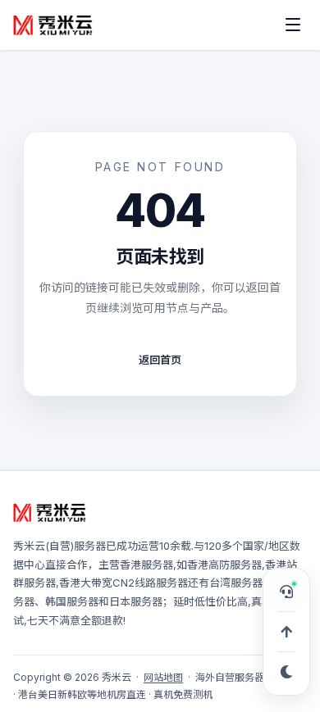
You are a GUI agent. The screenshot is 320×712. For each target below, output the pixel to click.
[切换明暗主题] (286, 672)
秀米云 (29, 545)
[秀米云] (53, 24)
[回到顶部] (286, 632)
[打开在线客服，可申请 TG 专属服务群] (286, 592)
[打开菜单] (293, 25)
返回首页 (160, 359)
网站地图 (163, 677)
